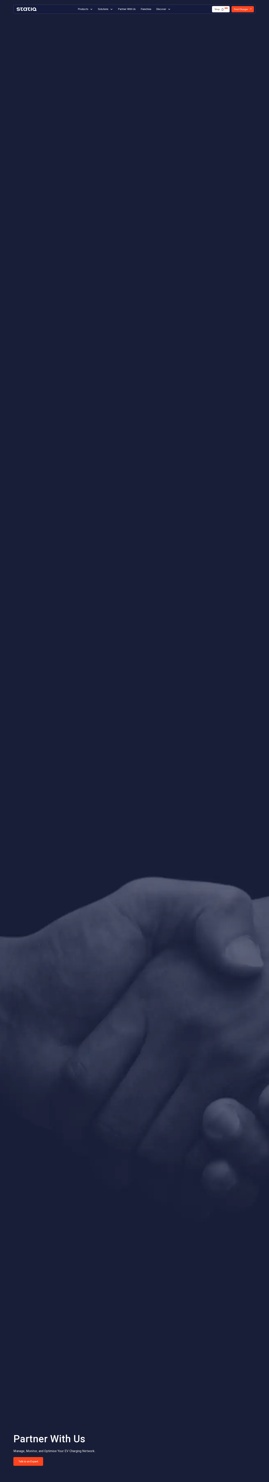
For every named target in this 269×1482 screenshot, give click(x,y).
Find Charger (241, 9)
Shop (217, 9)
